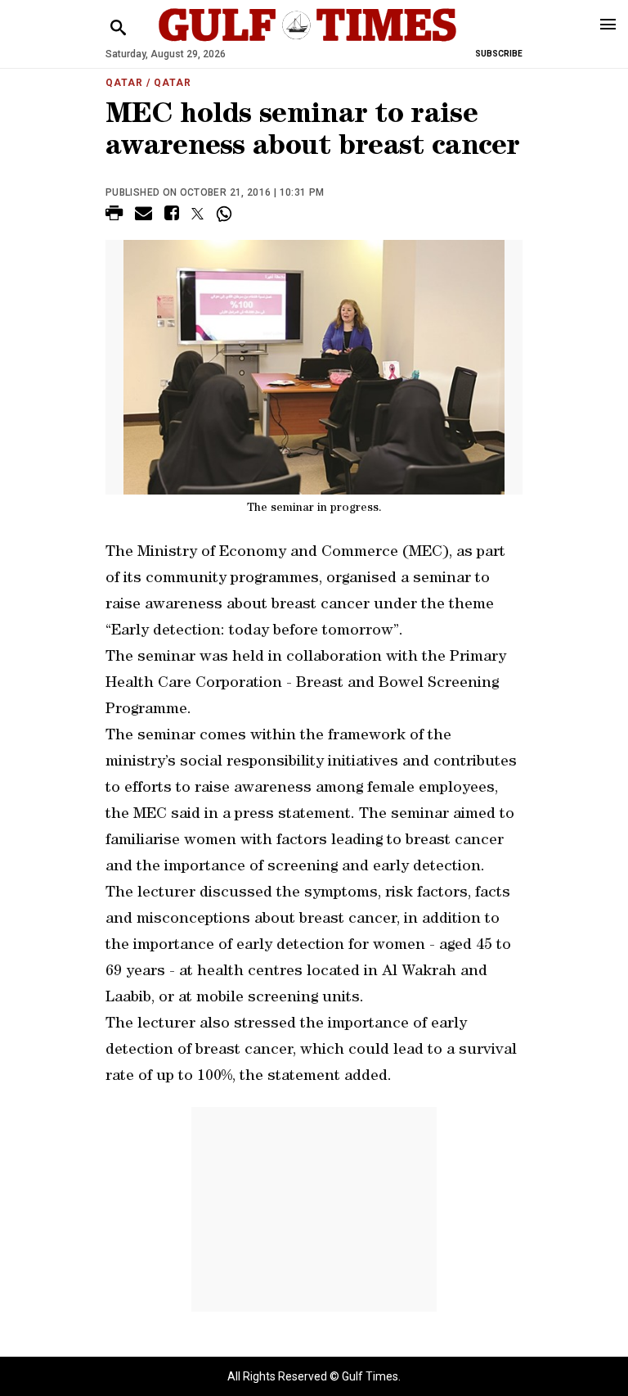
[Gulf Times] (307, 40)
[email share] (143, 216)
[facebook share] (171, 216)
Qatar (124, 82)
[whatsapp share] (226, 214)
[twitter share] (197, 213)
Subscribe (499, 53)
